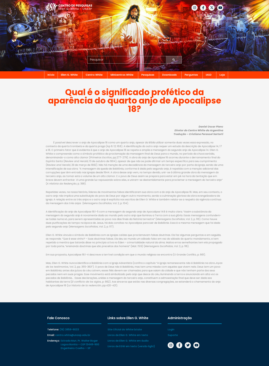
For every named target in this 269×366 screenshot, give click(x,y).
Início (50, 75)
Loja (222, 75)
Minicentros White (122, 75)
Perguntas (191, 75)
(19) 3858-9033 (69, 329)
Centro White (94, 75)
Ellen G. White (69, 75)
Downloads (169, 75)
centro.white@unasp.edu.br (72, 335)
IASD (209, 75)
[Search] (174, 59)
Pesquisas (147, 75)
